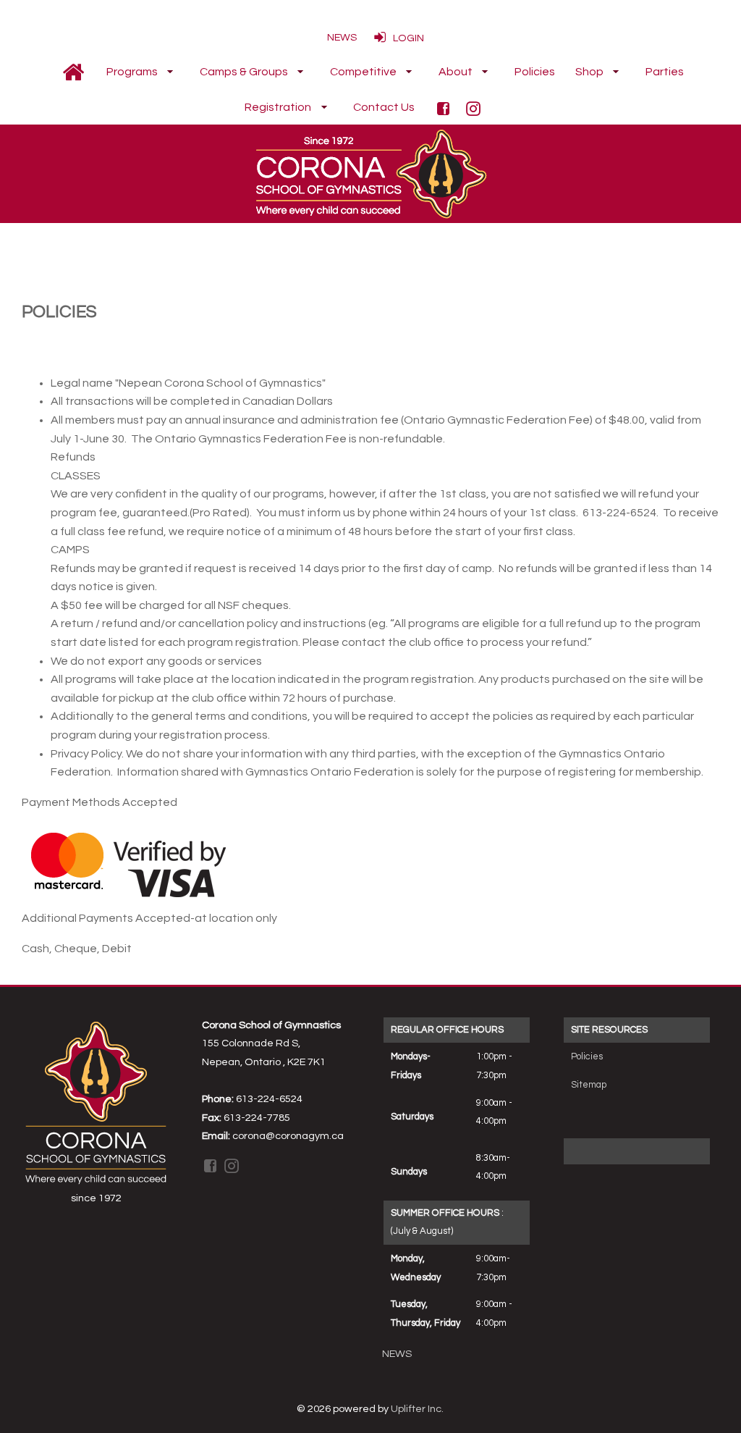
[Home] (73, 72)
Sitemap (588, 1085)
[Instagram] (475, 108)
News (397, 1353)
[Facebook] (445, 108)
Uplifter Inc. (417, 1408)
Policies (587, 1056)
